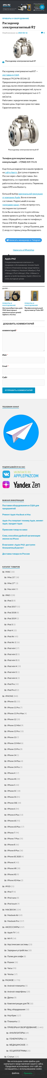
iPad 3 (10, 624)
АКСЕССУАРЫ (12, 927)
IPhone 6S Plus (13, 826)
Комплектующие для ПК (18, 1003)
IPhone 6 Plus (13, 814)
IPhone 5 (11, 785)
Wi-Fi (9, 938)
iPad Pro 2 (11, 690)
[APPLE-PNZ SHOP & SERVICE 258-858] (23, 7)
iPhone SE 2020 (14, 856)
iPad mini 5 (12, 672)
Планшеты (12, 1021)
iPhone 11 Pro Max (15, 713)
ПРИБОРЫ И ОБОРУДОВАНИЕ (15, 18)
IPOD (7, 886)
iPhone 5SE (12, 803)
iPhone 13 (11, 737)
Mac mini (11, 589)
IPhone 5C (12, 791)
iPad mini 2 (12, 654)
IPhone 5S (11, 797)
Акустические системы (17, 944)
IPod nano (11, 898)
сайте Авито (11, 172)
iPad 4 (10, 630)
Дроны (10, 997)
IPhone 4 (11, 773)
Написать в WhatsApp (23, 250)
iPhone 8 (11, 844)
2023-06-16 (22, 33)
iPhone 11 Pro (13, 707)
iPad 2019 (11, 618)
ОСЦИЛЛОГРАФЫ (18, 1050)
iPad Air (10, 636)
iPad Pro (11, 684)
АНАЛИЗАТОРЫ (17, 1033)
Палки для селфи (15, 956)
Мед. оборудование (16, 1009)
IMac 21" (11, 577)
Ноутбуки (11, 1015)
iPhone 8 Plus (13, 850)
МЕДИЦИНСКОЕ (17, 1045)
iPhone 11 (11, 701)
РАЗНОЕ (9, 980)
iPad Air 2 (11, 642)
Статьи (10, 1056)
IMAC (8, 572)
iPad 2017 (11, 606)
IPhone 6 (11, 808)
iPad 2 (10, 600)
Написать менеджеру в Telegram (24, 240)
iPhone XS (11, 874)
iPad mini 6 (12, 678)
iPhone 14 (11, 755)
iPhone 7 (11, 832)
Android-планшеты (16, 985)
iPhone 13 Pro (13, 749)
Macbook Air (13, 915)
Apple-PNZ (10, 258)
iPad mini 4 (12, 666)
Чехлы (10, 974)
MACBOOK (10, 909)
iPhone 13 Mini (14, 743)
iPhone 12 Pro (13, 731)
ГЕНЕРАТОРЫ (16, 1039)
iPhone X (11, 862)
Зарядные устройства (17, 950)
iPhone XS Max (13, 880)
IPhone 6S (11, 820)
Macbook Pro (13, 921)
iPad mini (11, 648)
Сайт (4, 377)
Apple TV (11, 932)
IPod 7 (10, 891)
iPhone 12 (11, 719)
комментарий (9, 330)
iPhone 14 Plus (13, 761)
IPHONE (9, 696)
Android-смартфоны (16, 991)
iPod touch (12, 903)
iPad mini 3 (12, 660)
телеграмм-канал (10, 204)
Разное (10, 962)
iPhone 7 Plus (13, 838)
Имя (5, 355)
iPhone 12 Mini (14, 725)
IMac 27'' (11, 583)
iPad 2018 (11, 612)
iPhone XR (11, 868)
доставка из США (10, 75)
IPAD (7, 595)
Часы (9, 968)
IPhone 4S (11, 779)
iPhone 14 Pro (13, 767)
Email (5, 366)
